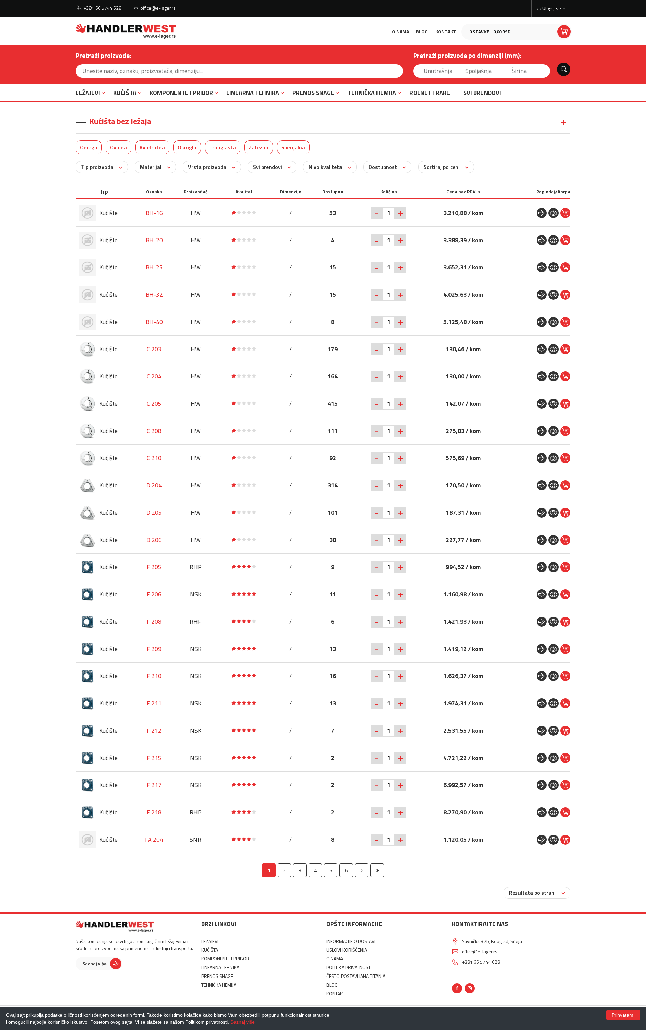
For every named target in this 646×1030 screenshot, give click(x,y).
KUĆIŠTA (124, 92)
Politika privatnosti (349, 967)
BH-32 (154, 294)
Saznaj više (94, 963)
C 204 (154, 376)
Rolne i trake (429, 92)
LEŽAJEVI (88, 92)
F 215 (154, 757)
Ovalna (118, 147)
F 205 (154, 567)
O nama (400, 31)
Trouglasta (222, 147)
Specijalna (293, 147)
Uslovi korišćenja (346, 949)
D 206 (154, 539)
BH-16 (154, 212)
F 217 (154, 784)
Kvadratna (152, 147)
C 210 (154, 458)
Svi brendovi (482, 92)
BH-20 (154, 240)
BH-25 (154, 267)
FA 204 (154, 839)
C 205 (154, 403)
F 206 (154, 594)
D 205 (154, 512)
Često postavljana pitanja (355, 976)
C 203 (154, 349)
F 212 (154, 730)
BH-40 (154, 321)
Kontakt (445, 31)
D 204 (154, 485)
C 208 (154, 430)
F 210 (154, 675)
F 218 (154, 812)
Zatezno (258, 147)
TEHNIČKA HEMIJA (372, 92)
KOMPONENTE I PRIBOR (181, 92)
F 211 (154, 703)
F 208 (154, 621)
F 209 (154, 648)
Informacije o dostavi (350, 941)
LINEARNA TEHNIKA (252, 92)
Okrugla (187, 147)
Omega (88, 147)
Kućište (108, 212)
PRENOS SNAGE (313, 92)
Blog (422, 31)
